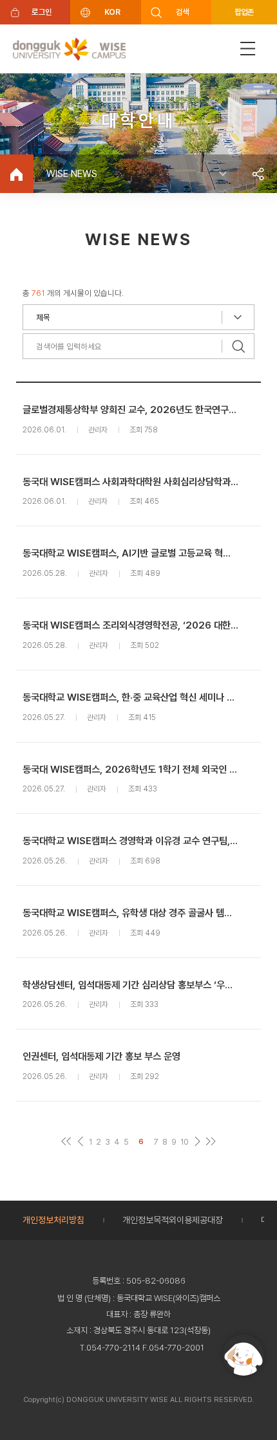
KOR (112, 12)
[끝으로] (211, 1142)
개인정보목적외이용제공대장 (172, 1220)
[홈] (16, 173)
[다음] (197, 1142)
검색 (182, 12)
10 (184, 1142)
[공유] (257, 173)
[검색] (238, 346)
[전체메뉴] (248, 48)
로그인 (42, 12)
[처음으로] (66, 1142)
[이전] (80, 1142)
